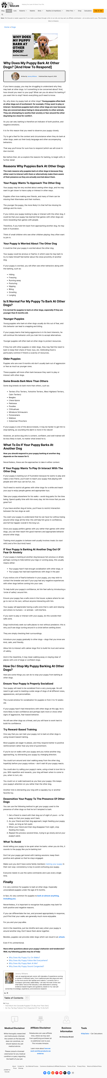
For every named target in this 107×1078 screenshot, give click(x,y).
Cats (15, 11)
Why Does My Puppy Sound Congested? (26, 966)
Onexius (65, 1037)
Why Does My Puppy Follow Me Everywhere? (28, 960)
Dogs (9, 11)
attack (62, 937)
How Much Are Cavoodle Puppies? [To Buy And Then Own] (27, 1006)
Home (6, 27)
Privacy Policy (81, 1066)
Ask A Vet (98, 11)
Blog (2, 11)
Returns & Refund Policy (94, 1066)
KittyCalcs (85, 1034)
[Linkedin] (5, 993)
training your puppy (54, 864)
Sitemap (20, 1068)
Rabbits (32, 11)
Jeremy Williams (32, 76)
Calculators (88, 11)
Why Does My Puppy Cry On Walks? (24, 957)
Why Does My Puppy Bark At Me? (23, 963)
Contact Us (21, 1066)
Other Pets (69, 11)
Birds (39, 11)
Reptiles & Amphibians (53, 11)
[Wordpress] (7, 993)
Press (15, 1068)
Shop (79, 11)
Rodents (22, 11)
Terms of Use (71, 1066)
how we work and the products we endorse (41, 1051)
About (14, 1066)
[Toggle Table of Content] (26, 997)
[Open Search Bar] (2, 14)
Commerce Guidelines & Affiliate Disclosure (53, 1066)
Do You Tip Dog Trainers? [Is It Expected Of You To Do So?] (26, 1008)
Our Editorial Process (32, 1066)
